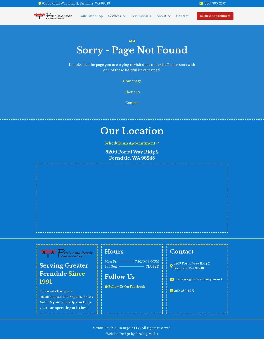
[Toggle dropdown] (124, 16)
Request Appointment (215, 15)
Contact (182, 16)
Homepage (132, 81)
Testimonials (141, 16)
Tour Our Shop (91, 16)
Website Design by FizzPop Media (132, 334)
